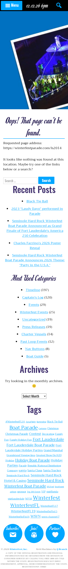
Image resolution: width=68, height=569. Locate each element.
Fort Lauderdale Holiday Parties (33, 448)
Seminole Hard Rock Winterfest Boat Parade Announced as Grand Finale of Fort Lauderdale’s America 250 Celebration (35, 228)
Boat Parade (23, 427)
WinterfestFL (25, 505)
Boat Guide (35, 356)
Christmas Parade (16, 434)
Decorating (48, 434)
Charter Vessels (34, 334)
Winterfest (46, 497)
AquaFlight (31, 422)
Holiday (9, 460)
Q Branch (62, 549)
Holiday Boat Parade (32, 460)
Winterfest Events (34, 312)
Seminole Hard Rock (18, 475)
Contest (35, 433)
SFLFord (50, 486)
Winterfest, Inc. (18, 549)
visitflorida (52, 492)
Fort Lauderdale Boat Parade (31, 445)
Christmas (53, 428)
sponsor (21, 492)
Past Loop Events (33, 341)
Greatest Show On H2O (48, 455)
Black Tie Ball (37, 201)
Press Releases (33, 327)
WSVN (35, 516)
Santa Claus (34, 470)
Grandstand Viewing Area (21, 455)
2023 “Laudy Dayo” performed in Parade (37, 211)
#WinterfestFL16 (15, 422)
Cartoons (42, 428)
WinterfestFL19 (23, 511)
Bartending (41, 422)
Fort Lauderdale (48, 439)
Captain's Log (32, 297)
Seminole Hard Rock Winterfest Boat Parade (34, 483)
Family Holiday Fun (21, 440)
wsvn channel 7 (50, 517)
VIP (43, 492)
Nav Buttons (35, 349)
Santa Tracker (52, 470)
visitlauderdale (16, 499)
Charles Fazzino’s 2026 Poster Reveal (37, 245)
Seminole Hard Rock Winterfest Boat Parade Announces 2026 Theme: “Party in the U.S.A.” (35, 260)
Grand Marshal (53, 450)
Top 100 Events (33, 492)
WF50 (28, 499)
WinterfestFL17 (49, 506)
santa (22, 470)
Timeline (33, 290)
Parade (23, 466)
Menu (15, 5)
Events (34, 305)
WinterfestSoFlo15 (46, 511)
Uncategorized (34, 319)
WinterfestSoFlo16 (19, 517)
